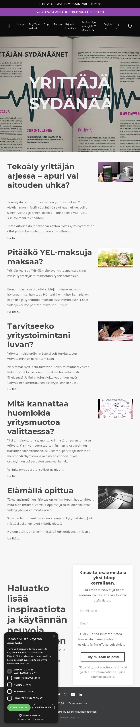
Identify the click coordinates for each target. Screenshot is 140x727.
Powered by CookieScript (31, 719)
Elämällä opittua (40, 490)
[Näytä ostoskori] (130, 26)
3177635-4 (58, 703)
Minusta (57, 24)
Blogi (46, 24)
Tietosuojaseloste (78, 703)
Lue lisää (25, 663)
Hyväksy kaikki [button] (19, 707)
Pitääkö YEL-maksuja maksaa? (49, 257)
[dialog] (31, 677)
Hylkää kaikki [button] (43, 707)
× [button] (54, 636)
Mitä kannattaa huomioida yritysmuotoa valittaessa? (38, 417)
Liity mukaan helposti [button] (103, 657)
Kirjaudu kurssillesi (70, 26)
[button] (31, 715)
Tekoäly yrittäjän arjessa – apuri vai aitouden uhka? (42, 176)
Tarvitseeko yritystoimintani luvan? (38, 335)
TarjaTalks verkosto (34, 26)
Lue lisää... (13, 238)
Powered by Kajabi (70, 717)
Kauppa (21, 24)
